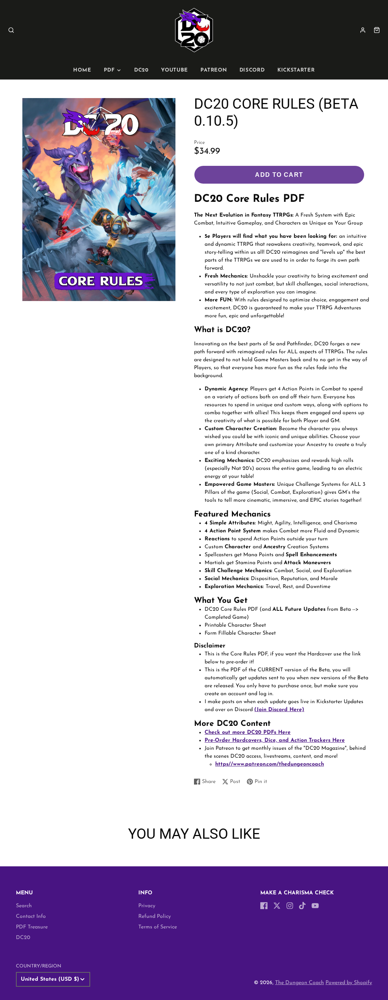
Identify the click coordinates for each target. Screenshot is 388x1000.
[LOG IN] (363, 30)
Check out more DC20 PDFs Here (248, 732)
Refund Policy (154, 916)
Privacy (146, 906)
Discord (252, 70)
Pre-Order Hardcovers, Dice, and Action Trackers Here (275, 740)
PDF (109, 70)
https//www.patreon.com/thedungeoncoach (269, 764)
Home (82, 70)
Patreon (213, 70)
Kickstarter (295, 70)
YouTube (174, 70)
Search (24, 906)
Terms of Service (157, 927)
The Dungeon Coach (299, 983)
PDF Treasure (32, 927)
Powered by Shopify (348, 983)
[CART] (377, 30)
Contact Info (31, 916)
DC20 (141, 70)
